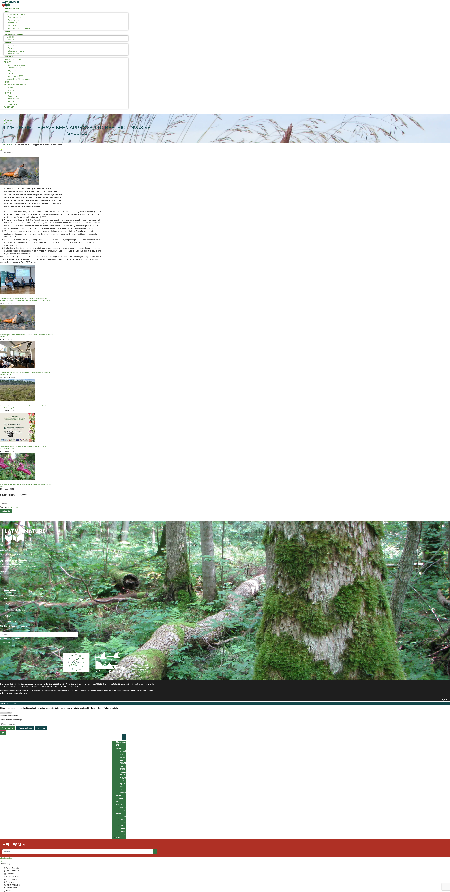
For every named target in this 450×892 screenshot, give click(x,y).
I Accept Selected (25, 728)
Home (2, 145)
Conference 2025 (12, 9)
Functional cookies (10, 715)
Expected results (14, 17)
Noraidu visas (7, 728)
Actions (11, 37)
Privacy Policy (13, 507)
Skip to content (6, 858)
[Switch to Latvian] (8, 120)
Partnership (12, 23)
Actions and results (14, 34)
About (7, 12)
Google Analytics (9, 724)
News (7, 31)
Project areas (13, 20)
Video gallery (13, 54)
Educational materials (17, 51)
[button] (1, 861)
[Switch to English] (8, 123)
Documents (12, 45)
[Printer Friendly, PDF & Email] (1, 150)
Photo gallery (13, 48)
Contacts (9, 57)
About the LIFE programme (19, 28)
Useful (8, 42)
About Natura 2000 (15, 26)
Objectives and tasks (16, 14)
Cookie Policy (6, 713)
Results (11, 40)
